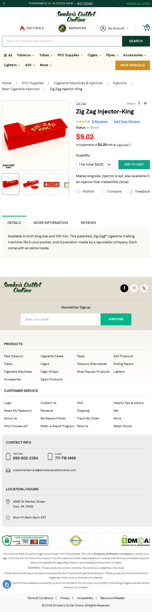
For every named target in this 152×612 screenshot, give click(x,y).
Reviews (88, 222)
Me (116, 411)
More (117, 418)
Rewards (47, 411)
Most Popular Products (93, 371)
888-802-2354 (25, 458)
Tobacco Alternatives (92, 364)
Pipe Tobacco (13, 356)
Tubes (8, 364)
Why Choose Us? (16, 426)
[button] (32, 184)
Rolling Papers (123, 364)
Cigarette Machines (18, 371)
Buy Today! (85, 3)
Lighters (119, 371)
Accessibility (85, 598)
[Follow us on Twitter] (144, 288)
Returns (82, 426)
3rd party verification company (113, 554)
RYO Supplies (32, 83)
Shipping (83, 411)
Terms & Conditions (40, 598)
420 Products (123, 356)
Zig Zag (81, 103)
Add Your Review (127, 121)
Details (14, 222)
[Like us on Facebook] (124, 288)
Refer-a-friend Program (57, 426)
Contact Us (48, 403)
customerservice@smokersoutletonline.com (44, 470)
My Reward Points (53, 418)
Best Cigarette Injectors (20, 89)
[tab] (14, 222)
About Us (10, 418)
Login (7, 403)
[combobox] (76, 41)
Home (6, 83)
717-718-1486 (65, 458)
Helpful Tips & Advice (128, 403)
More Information (51, 222)
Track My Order (88, 418)
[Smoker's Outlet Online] (76, 16)
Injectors (120, 83)
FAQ (80, 403)
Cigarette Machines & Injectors (78, 83)
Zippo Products (51, 379)
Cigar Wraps (49, 371)
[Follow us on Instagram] (134, 288)
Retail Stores (123, 426)
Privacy (65, 598)
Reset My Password (17, 411)
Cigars (45, 364)
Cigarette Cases (52, 356)
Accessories (12, 379)
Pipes (81, 356)
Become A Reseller (113, 598)
